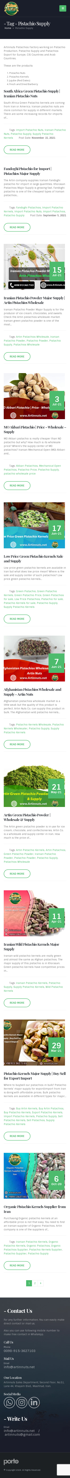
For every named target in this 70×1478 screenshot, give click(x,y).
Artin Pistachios (55, 850)
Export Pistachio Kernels (47, 1112)
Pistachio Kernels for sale (19, 603)
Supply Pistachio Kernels (19, 607)
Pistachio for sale (52, 599)
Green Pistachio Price (27, 595)
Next (41, 1283)
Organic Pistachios (38, 1245)
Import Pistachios (54, 211)
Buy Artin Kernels (26, 1108)
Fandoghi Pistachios (28, 207)
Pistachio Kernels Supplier (45, 1249)
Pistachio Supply (21, 134)
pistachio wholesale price (20, 473)
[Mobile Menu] (62, 8)
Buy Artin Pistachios (51, 1108)
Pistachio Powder (37, 340)
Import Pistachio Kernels (19, 1116)
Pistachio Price (27, 469)
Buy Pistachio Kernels (17, 1112)
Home (8, 28)
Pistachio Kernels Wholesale (33, 724)
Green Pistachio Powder (18, 854)
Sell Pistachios (36, 1120)
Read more (17, 149)
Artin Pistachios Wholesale (32, 336)
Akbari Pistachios (27, 465)
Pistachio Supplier (15, 1253)
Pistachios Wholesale (26, 344)
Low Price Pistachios (27, 599)
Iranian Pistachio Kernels (31, 983)
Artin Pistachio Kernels (30, 850)
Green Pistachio (26, 591)
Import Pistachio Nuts (29, 130)
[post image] (35, 267)
